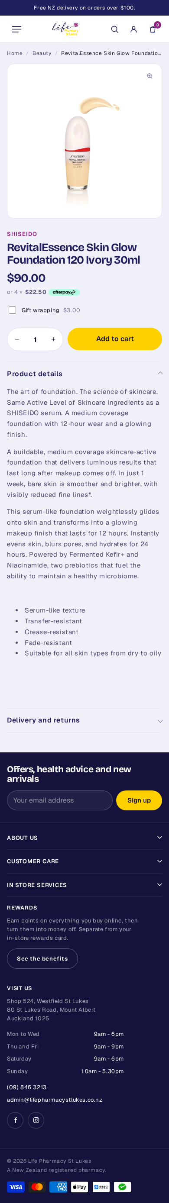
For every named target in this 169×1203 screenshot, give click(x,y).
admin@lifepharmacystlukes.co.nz (55, 1099)
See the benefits (42, 958)
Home (15, 53)
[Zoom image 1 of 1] (84, 141)
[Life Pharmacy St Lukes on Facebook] (15, 1120)
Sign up (139, 800)
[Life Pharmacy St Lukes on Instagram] (36, 1120)
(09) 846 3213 (27, 1087)
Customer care (33, 861)
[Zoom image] (149, 76)
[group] (84, 141)
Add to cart (115, 338)
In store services (37, 885)
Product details (35, 373)
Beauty (42, 53)
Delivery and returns (43, 720)
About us (22, 838)
